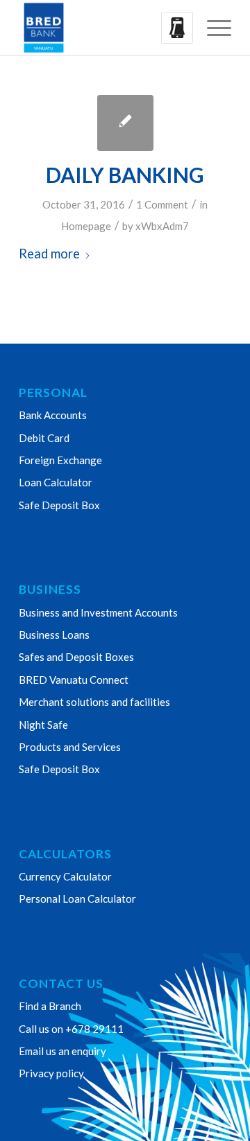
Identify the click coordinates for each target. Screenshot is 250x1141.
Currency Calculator (65, 876)
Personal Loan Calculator (77, 898)
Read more (49, 253)
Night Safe (43, 724)
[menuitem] (212, 27)
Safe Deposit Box (59, 505)
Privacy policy (51, 1073)
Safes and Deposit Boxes (76, 657)
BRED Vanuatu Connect (73, 679)
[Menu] (212, 27)
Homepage (86, 226)
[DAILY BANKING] (125, 123)
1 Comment (162, 204)
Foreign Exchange (60, 460)
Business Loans (54, 634)
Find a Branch (50, 1006)
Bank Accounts (53, 415)
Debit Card (44, 438)
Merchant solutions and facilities (94, 702)
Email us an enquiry (62, 1051)
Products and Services (70, 747)
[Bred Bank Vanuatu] (104, 27)
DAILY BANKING (125, 174)
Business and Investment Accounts (98, 612)
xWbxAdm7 (162, 226)
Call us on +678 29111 (71, 1029)
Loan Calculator (55, 482)
